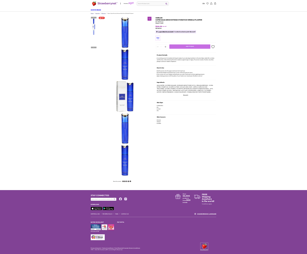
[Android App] (109, 209)
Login (160, 32)
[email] (128, 181)
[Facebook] (120, 199)
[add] (165, 47)
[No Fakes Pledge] (111, 229)
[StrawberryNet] (104, 3)
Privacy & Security (96, 248)
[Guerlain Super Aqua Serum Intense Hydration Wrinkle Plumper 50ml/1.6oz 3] (93, 32)
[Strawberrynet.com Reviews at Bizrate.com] (96, 229)
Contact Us (125, 214)
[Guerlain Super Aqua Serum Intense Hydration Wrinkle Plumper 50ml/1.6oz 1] (93, 21)
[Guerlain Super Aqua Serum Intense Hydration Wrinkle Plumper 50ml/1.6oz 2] (93, 26)
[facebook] (123, 181)
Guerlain (158, 18)
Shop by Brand (96, 10)
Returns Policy (107, 214)
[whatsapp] (130, 181)
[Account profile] (211, 3)
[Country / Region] (204, 3)
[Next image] (93, 47)
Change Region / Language (206, 214)
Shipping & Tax (95, 214)
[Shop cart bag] (215, 3)
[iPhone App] (97, 209)
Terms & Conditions (108, 248)
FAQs (116, 214)
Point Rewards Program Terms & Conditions (127, 248)
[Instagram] (125, 199)
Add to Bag (190, 46)
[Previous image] (93, 17)
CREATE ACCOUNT (168, 32)
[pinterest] (125, 181)
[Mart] (129, 4)
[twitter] (126, 181)
